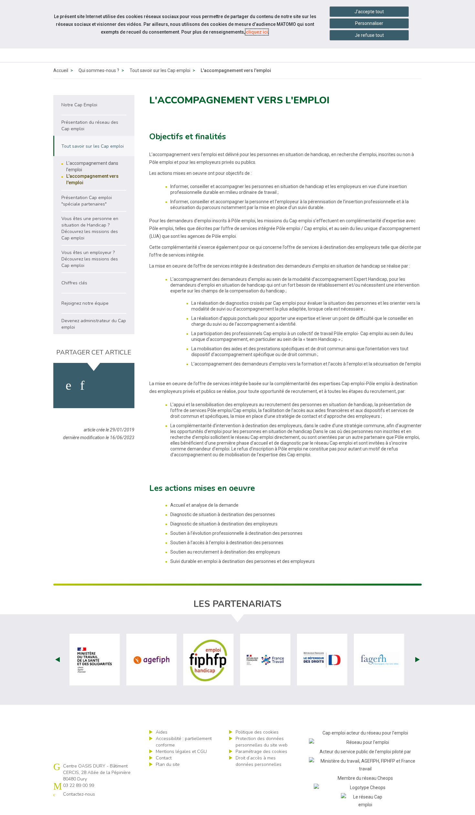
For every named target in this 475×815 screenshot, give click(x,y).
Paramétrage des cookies (261, 751)
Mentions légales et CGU (181, 751)
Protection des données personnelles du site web (262, 742)
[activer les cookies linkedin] (82, 385)
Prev (57, 659)
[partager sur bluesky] (117, 385)
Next (417, 659)
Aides (161, 732)
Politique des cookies (257, 732)
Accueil (60, 70)
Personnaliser (369, 23)
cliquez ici (257, 32)
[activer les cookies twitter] (98, 385)
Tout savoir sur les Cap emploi (160, 70)
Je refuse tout (369, 35)
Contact (164, 758)
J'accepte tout (369, 11)
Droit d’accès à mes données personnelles (258, 761)
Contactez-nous (79, 794)
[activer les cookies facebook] (68, 385)
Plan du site (168, 764)
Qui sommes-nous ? (99, 70)
